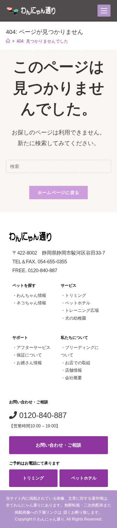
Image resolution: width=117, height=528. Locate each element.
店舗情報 (73, 370)
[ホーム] (8, 41)
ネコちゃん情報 (31, 302)
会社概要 (73, 377)
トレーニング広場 (82, 310)
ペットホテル (77, 302)
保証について (29, 355)
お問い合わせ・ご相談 (58, 445)
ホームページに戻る (59, 192)
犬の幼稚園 (75, 318)
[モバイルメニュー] (104, 10)
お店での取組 (77, 362)
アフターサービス (33, 347)
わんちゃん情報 (31, 295)
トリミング (75, 295)
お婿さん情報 (29, 362)
